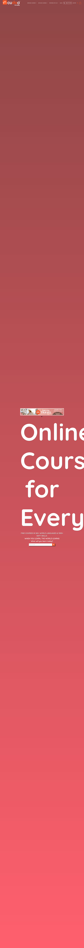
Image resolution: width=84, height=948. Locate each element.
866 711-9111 (68, 3)
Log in (74, 3)
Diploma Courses (42, 2)
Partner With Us (53, 2)
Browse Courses (31, 2)
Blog (61, 2)
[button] (41, 416)
